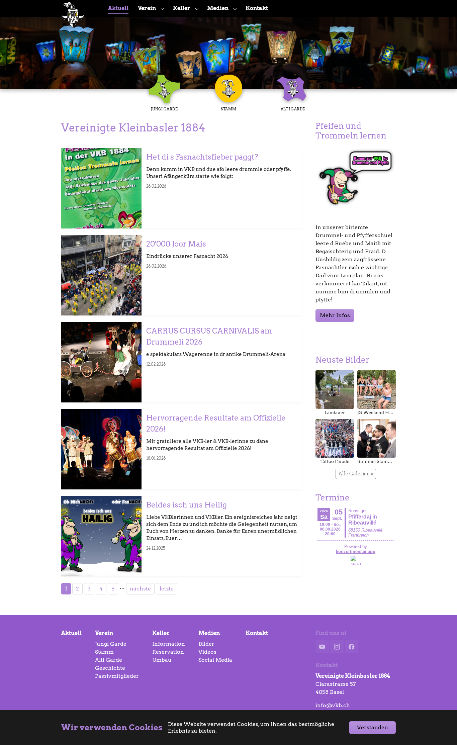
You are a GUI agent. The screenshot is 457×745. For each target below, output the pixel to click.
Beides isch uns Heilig (186, 504)
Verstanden (372, 727)
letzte (167, 588)
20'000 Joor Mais (176, 244)
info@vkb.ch (332, 705)
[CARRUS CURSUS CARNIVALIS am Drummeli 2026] (101, 362)
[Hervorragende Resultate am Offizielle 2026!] (101, 449)
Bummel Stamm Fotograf (384, 461)
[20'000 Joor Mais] (101, 275)
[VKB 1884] (78, 8)
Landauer (335, 412)
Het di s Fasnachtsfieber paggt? (202, 157)
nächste (140, 588)
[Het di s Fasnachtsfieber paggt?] (101, 188)
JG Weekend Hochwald (382, 412)
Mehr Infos (335, 315)
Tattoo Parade (335, 461)
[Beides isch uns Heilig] (101, 536)
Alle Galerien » (356, 473)
